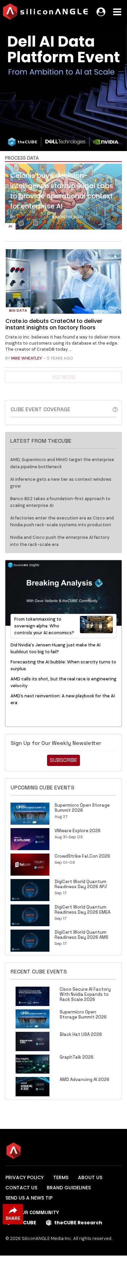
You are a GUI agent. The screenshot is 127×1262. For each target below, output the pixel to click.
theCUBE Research (78, 1222)
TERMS (60, 1177)
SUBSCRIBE (63, 760)
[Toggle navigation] (117, 12)
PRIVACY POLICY (24, 1177)
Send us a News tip (28, 1197)
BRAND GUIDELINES (69, 1187)
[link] (63, 198)
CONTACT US (21, 1187)
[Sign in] (101, 12)
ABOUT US (90, 1177)
